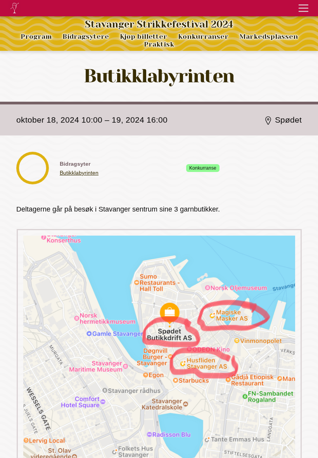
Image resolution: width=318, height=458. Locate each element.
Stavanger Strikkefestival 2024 (159, 24)
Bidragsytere (85, 36)
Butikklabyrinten (79, 173)
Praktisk (159, 44)
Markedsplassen (268, 36)
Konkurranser (203, 36)
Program (36, 36)
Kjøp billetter (143, 36)
